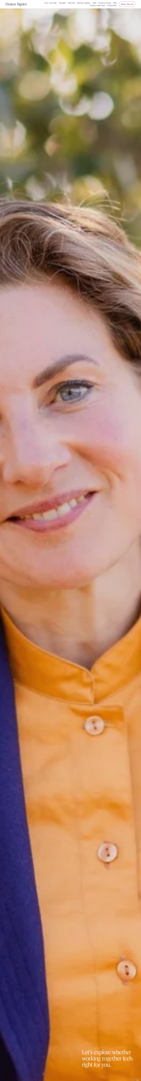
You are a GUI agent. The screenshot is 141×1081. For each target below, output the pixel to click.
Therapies (62, 3)
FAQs (94, 3)
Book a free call (127, 4)
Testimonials (112, 5)
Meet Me (71, 3)
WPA (115, 3)
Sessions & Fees (104, 3)
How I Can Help (50, 3)
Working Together (83, 3)
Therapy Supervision (97, 5)
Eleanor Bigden (16, 4)
